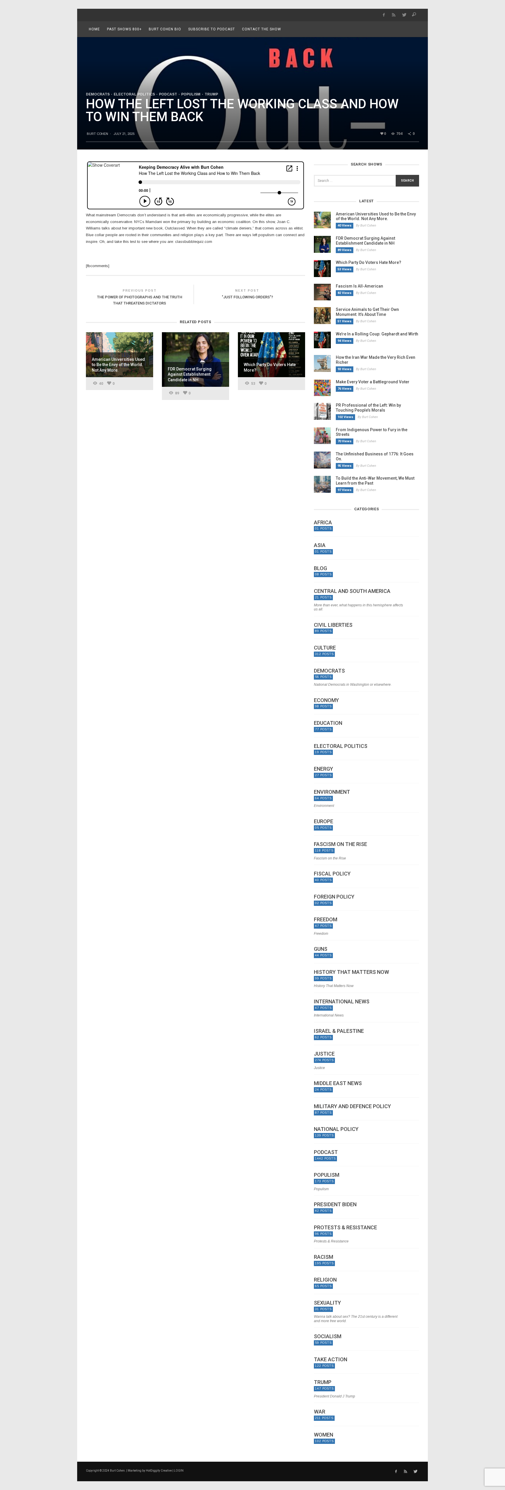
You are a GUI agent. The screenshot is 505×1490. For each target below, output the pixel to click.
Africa (323, 522)
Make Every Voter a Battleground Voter (372, 382)
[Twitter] (404, 15)
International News (341, 1002)
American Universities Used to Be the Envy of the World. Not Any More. (376, 216)
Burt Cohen (97, 133)
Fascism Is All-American (359, 286)
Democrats (98, 94)
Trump (211, 94)
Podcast (168, 94)
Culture (325, 648)
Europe (323, 821)
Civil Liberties (333, 625)
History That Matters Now (351, 972)
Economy (326, 700)
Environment (332, 792)
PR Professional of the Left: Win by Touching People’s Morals (368, 407)
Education (328, 723)
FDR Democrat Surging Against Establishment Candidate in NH (365, 241)
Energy (323, 769)
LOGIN (179, 1470)
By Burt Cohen (366, 225)
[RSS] (394, 15)
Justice (324, 1054)
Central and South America (352, 591)
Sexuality (327, 1303)
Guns (320, 949)
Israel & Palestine (339, 1031)
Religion (325, 1280)
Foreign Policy (334, 897)
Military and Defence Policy (352, 1106)
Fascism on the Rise (340, 844)
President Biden (335, 1204)
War (319, 1412)
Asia (320, 545)
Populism (190, 94)
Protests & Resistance (345, 1227)
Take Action (330, 1359)
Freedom (325, 919)
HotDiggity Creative (159, 1470)
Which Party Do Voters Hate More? (368, 262)
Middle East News (338, 1083)
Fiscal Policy (332, 874)
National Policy (336, 1129)
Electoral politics (134, 94)
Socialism (327, 1336)
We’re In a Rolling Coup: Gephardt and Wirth (377, 334)
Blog (320, 568)
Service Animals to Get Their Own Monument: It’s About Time (367, 312)
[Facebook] (383, 15)
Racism (323, 1257)
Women (323, 1435)
